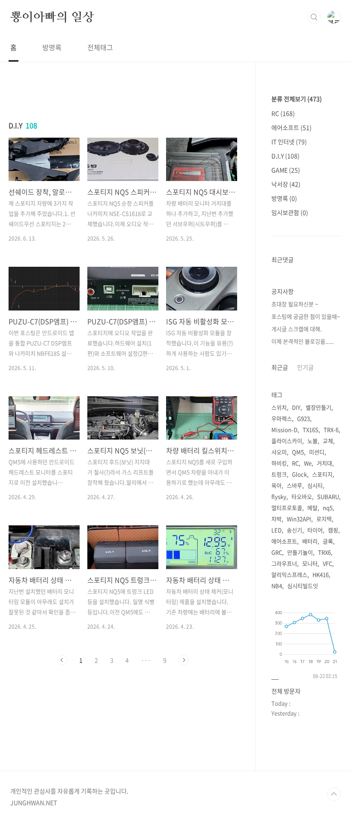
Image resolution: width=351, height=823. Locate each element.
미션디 (316, 452)
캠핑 (333, 530)
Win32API (299, 519)
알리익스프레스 (289, 574)
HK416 (320, 574)
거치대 (324, 463)
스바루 (294, 485)
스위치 (279, 407)
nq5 (328, 507)
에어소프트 (291, 127)
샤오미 (279, 452)
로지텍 (324, 519)
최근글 (279, 367)
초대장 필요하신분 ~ (294, 304)
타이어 (315, 530)
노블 (312, 441)
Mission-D (284, 429)
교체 (328, 441)
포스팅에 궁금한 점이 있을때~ (305, 316)
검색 (314, 17)
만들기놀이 (300, 552)
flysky (278, 496)
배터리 (310, 541)
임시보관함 (289, 212)
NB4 (276, 586)
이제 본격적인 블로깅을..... (302, 341)
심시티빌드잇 (302, 586)
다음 (183, 660)
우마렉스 (281, 418)
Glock (299, 474)
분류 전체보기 (296, 98)
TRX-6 (331, 429)
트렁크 (279, 474)
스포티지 (322, 474)
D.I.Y (285, 155)
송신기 (294, 530)
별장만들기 (318, 407)
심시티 (315, 485)
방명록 (52, 47)
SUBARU (328, 496)
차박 (276, 519)
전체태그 (100, 47)
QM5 (298, 452)
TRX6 (324, 552)
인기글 (305, 367)
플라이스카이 (286, 441)
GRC (276, 552)
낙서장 (285, 184)
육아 (276, 485)
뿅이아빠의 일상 (52, 17)
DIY (296, 407)
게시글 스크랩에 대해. (296, 329)
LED (276, 530)
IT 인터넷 (289, 141)
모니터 (310, 563)
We (308, 463)
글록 (328, 541)
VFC (327, 563)
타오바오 (302, 496)
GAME (285, 170)
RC (283, 113)
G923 (303, 418)
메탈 (312, 507)
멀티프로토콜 (286, 507)
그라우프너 (284, 563)
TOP (334, 794)
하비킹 (279, 463)
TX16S (310, 429)
